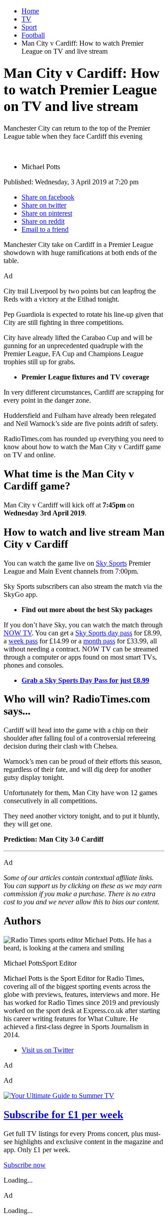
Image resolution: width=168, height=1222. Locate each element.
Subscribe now (25, 1165)
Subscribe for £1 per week (63, 1114)
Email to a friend (45, 229)
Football (33, 35)
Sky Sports (111, 563)
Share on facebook (48, 197)
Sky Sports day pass (103, 633)
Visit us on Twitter (47, 1050)
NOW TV (18, 633)
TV (26, 19)
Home (30, 11)
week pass (23, 641)
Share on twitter (44, 205)
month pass (99, 641)
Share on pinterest (47, 213)
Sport (29, 27)
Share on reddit (43, 221)
